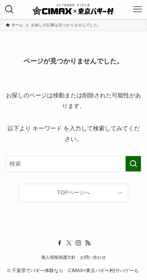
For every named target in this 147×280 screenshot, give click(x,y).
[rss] (87, 243)
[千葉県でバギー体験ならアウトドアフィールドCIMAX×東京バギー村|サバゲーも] (74, 9)
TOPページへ (73, 193)
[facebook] (59, 243)
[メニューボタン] (137, 9)
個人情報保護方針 (58, 257)
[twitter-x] (69, 243)
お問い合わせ (93, 257)
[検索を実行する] (133, 164)
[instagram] (78, 243)
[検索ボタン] (9, 9)
